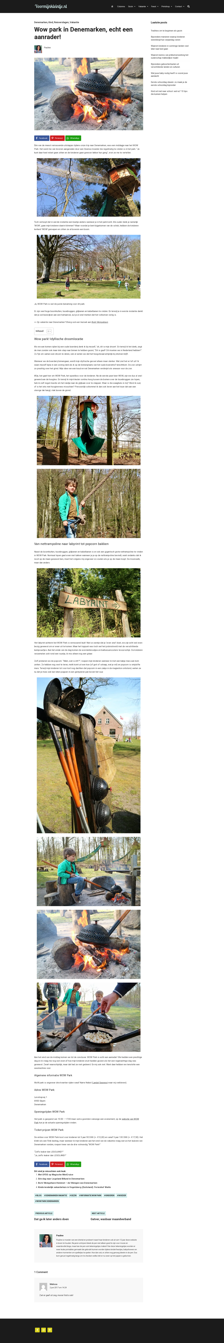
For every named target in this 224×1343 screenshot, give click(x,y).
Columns (121, 6)
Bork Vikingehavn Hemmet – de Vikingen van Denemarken (67, 1183)
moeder (122, 1195)
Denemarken (40, 22)
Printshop (166, 6)
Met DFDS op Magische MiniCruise (55, 1174)
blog (39, 1195)
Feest (153, 6)
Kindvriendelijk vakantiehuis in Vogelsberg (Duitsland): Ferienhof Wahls (74, 1187)
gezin (73, 1195)
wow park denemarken (48, 1201)
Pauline (60, 1235)
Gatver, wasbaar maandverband (111, 1219)
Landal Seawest (100, 1082)
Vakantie (142, 6)
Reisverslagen (61, 22)
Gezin (130, 6)
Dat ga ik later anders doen (51, 1219)
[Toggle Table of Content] (48, 331)
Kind (50, 22)
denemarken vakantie (56, 1195)
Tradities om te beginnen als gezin (166, 30)
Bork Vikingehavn (100, 322)
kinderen (110, 1195)
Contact (178, 6)
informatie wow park (91, 1195)
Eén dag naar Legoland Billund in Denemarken (61, 1179)
